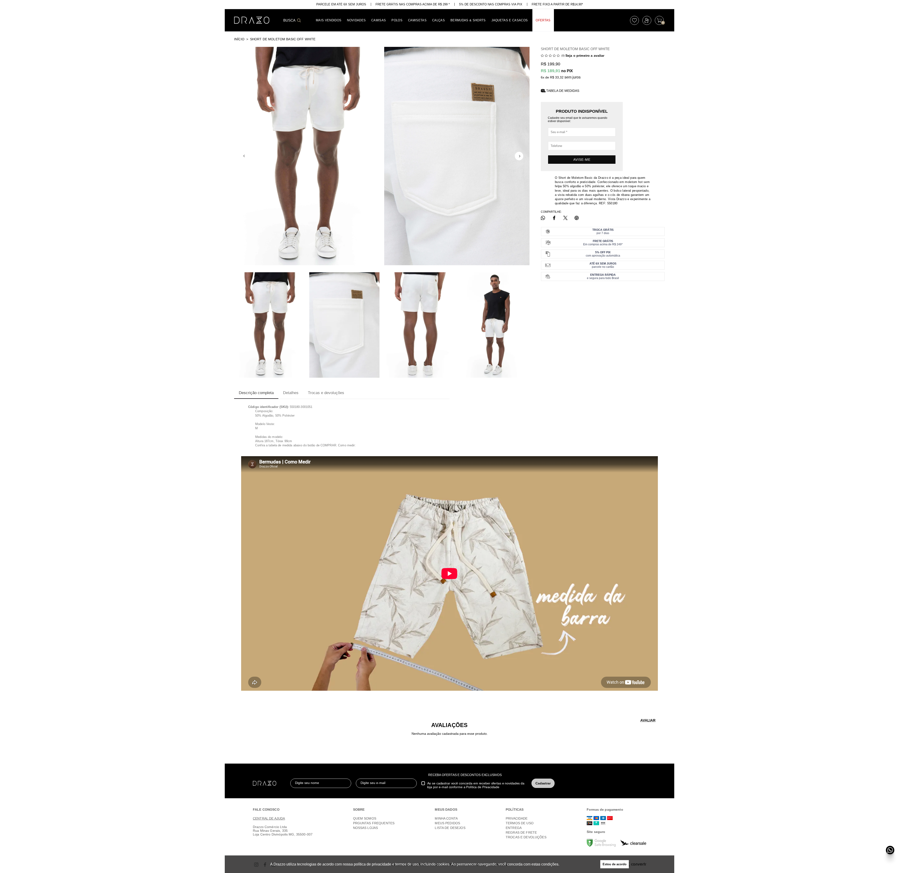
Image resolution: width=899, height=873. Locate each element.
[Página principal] (251, 20)
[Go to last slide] (244, 156)
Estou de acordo (614, 864)
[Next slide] (519, 156)
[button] (269, 325)
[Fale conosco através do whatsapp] (890, 850)
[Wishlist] (634, 20)
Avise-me (581, 159)
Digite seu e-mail (373, 783)
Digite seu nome (307, 783)
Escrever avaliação (648, 720)
